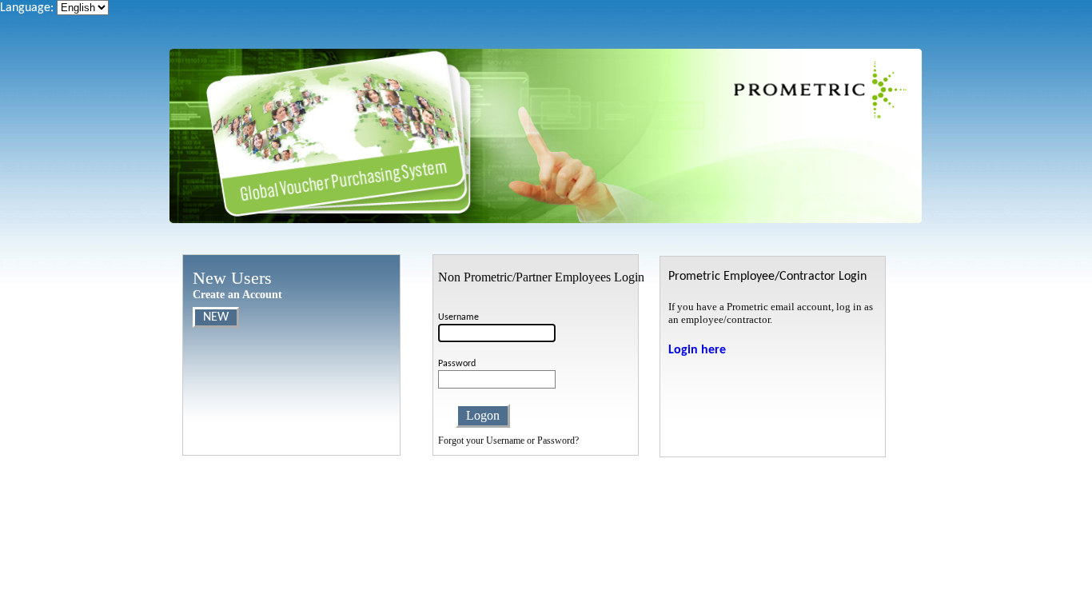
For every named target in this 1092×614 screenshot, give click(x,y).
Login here (697, 350)
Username (458, 317)
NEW (216, 317)
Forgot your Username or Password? (508, 440)
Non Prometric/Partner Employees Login (541, 277)
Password (457, 364)
